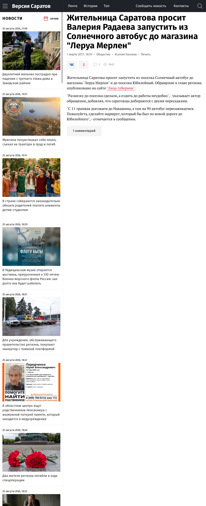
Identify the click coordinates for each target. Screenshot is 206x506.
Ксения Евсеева (126, 54)
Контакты (181, 6)
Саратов (31, 6)
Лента (72, 6)
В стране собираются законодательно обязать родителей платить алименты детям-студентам (31, 205)
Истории (90, 6)
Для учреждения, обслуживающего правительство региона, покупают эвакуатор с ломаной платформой (29, 344)
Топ (106, 6)
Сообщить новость (151, 6)
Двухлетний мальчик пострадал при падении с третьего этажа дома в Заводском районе (29, 78)
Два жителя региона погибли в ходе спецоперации (30, 478)
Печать (146, 54)
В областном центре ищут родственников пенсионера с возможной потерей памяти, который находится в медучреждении (31, 412)
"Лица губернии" (121, 88)
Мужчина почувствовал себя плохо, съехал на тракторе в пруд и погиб (29, 142)
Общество (103, 54)
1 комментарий (84, 131)
